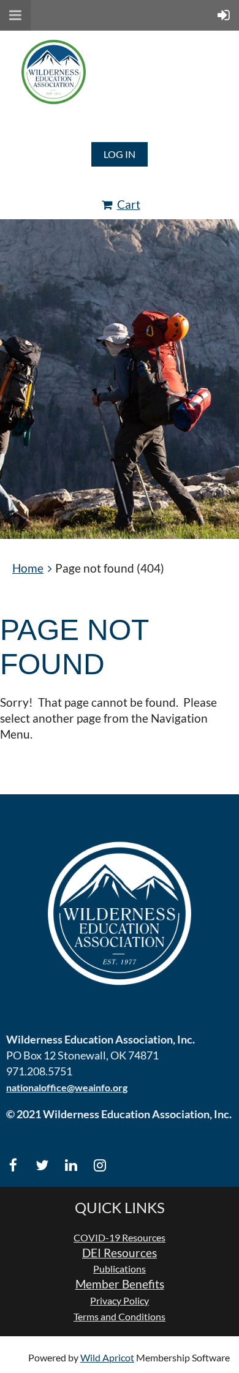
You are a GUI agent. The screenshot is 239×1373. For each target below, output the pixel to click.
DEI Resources (119, 1253)
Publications (119, 1268)
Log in (119, 154)
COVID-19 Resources (119, 1237)
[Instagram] (100, 1165)
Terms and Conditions (119, 1316)
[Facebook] (13, 1165)
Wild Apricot (107, 1357)
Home (28, 568)
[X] (42, 1165)
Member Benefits (119, 1284)
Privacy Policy (119, 1300)
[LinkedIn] (71, 1165)
